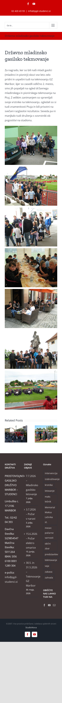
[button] (7, 434)
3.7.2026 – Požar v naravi (31, 514)
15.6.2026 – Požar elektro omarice (31, 540)
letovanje (50, 490)
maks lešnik (48, 499)
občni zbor (48, 546)
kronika (49, 484)
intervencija (51, 473)
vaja (47, 565)
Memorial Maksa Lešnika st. (50, 515)
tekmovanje (51, 560)
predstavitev (51, 554)
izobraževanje (52, 479)
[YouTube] (49, 605)
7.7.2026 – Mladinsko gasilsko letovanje (31, 485)
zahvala (49, 577)
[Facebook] (44, 605)
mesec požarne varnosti (49, 532)
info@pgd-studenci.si (39, 10)
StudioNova (31, 627)
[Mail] (54, 605)
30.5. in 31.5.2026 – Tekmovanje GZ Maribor (31, 574)
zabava (48, 571)
